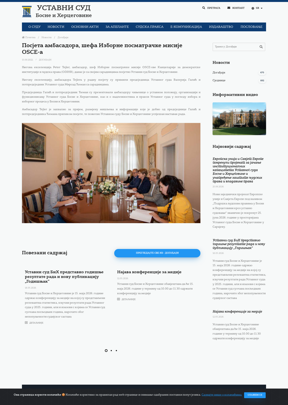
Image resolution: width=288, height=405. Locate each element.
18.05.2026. (30, 288)
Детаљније (36, 323)
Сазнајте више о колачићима (222, 394)
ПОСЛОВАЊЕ (251, 27)
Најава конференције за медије (149, 272)
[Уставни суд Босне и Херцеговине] (111, 173)
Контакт (238, 8)
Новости (47, 37)
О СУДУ (34, 27)
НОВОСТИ (56, 27)
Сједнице (219, 80)
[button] (106, 350)
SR (257, 8)
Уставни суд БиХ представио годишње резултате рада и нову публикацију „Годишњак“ (64, 277)
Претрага (213, 8)
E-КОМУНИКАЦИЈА (186, 27)
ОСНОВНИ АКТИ (85, 27)
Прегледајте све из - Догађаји (157, 253)
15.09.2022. (28, 60)
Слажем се (255, 395)
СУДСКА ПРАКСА (149, 27)
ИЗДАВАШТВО (221, 27)
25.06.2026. (218, 187)
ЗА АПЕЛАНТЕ (117, 27)
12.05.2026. (123, 279)
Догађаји (63, 37)
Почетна (30, 37)
